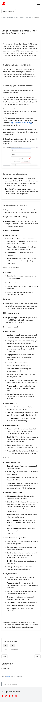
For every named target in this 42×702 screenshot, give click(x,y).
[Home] (3, 3)
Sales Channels (25, 17)
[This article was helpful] (5, 645)
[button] (38, 4)
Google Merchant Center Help (19, 123)
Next (37, 656)
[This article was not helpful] (12, 645)
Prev (4, 656)
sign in (8, 676)
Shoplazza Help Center (9, 17)
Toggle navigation (8, 11)
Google (36, 17)
